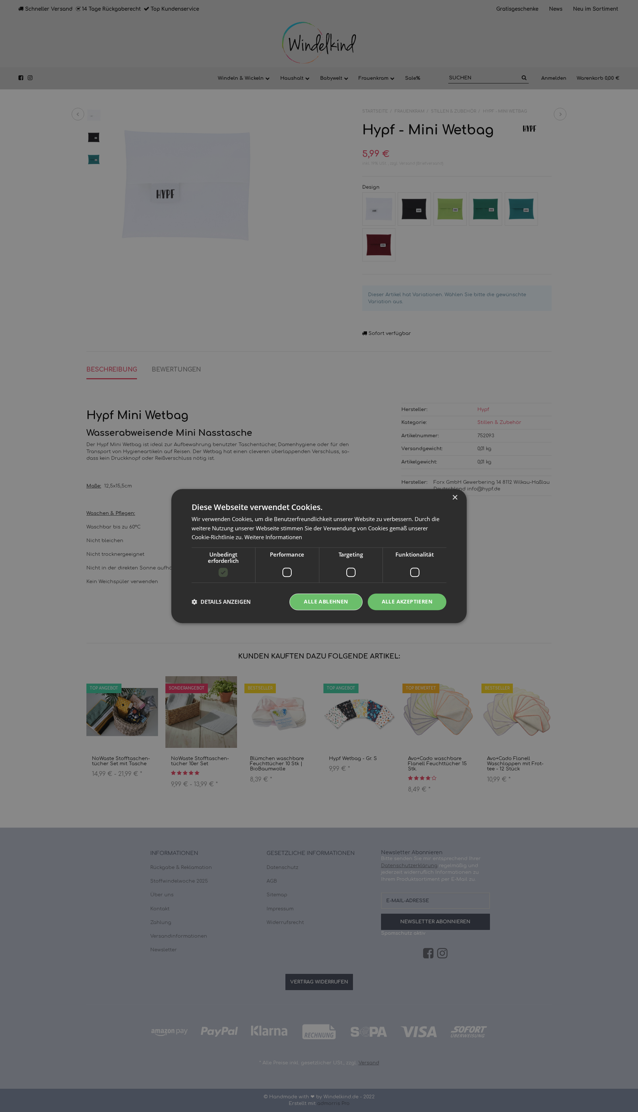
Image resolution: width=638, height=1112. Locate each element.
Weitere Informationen (273, 537)
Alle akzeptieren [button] (407, 601)
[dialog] (319, 556)
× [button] (454, 497)
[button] (221, 602)
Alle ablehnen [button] (326, 601)
